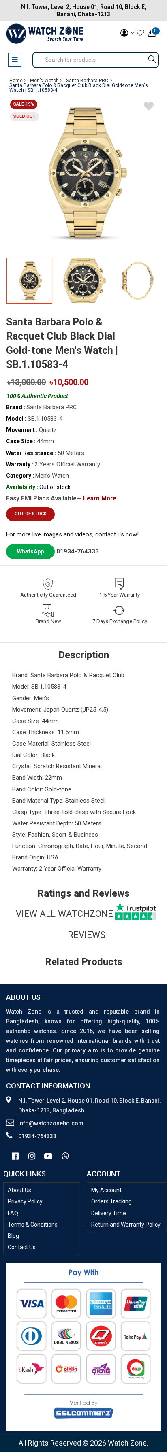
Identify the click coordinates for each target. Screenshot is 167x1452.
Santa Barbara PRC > (89, 80)
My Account (106, 1190)
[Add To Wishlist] (149, 108)
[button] (152, 284)
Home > (18, 80)
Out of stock (31, 514)
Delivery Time (108, 1213)
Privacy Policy (25, 1201)
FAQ (13, 1213)
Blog (13, 1236)
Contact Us (22, 1247)
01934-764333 (77, 551)
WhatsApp (30, 551)
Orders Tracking (111, 1201)
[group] (83, 173)
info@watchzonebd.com (51, 1123)
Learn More (99, 498)
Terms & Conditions (33, 1224)
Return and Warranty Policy (126, 1224)
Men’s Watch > (46, 80)
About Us (19, 1190)
